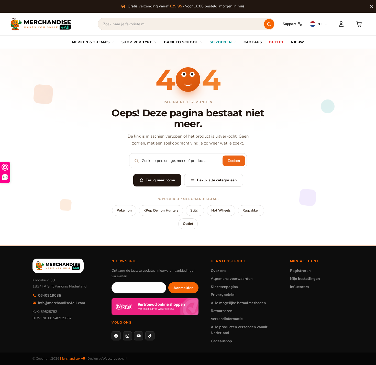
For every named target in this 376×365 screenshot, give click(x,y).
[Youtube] (138, 335)
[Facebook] (116, 335)
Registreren (300, 270)
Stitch (195, 210)
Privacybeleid (223, 294)
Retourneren (221, 310)
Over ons (218, 270)
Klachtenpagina (224, 286)
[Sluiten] (371, 6)
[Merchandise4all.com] (41, 24)
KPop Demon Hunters (161, 210)
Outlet (188, 223)
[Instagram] (127, 335)
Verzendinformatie (227, 318)
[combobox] (186, 24)
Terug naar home (160, 180)
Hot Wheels (221, 210)
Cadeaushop (221, 341)
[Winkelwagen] (359, 24)
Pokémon (124, 210)
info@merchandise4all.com (61, 302)
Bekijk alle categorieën (217, 180)
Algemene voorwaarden (231, 278)
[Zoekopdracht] (269, 24)
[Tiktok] (149, 335)
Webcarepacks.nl (114, 358)
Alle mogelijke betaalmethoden (238, 302)
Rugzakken (251, 210)
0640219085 (49, 295)
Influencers (299, 286)
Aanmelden (183, 287)
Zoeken (234, 160)
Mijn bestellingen (305, 278)
